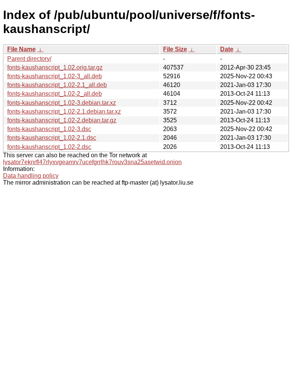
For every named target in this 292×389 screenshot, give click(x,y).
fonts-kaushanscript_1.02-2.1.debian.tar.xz (64, 111)
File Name (21, 49)
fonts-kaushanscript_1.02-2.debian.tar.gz (61, 120)
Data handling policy (31, 175)
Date (226, 49)
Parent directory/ (29, 58)
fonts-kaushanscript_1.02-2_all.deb (54, 93)
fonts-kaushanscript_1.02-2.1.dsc (51, 137)
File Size (175, 49)
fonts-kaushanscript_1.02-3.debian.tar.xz (61, 103)
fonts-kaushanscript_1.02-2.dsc (49, 147)
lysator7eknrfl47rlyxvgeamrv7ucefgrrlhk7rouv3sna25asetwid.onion (92, 162)
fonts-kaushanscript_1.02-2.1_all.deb (57, 85)
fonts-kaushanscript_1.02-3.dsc (49, 129)
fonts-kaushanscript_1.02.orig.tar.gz (55, 67)
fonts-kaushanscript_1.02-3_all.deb (54, 76)
